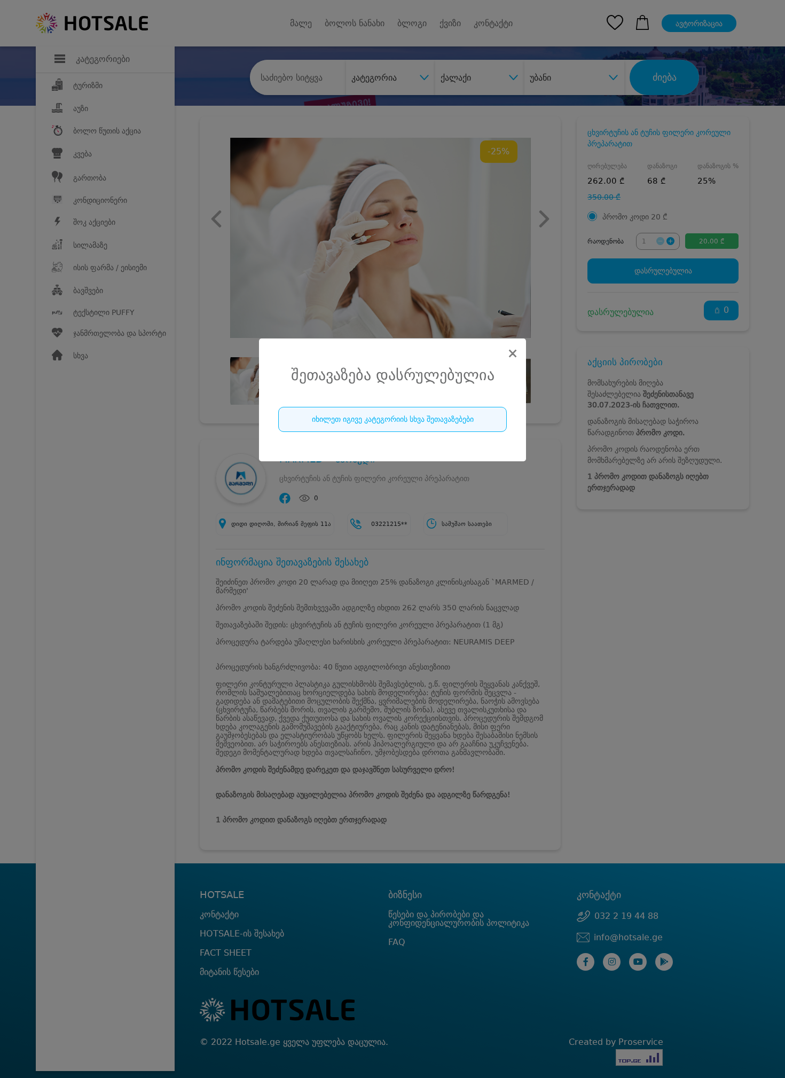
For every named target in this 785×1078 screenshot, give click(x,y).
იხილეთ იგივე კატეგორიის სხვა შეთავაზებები (393, 419)
